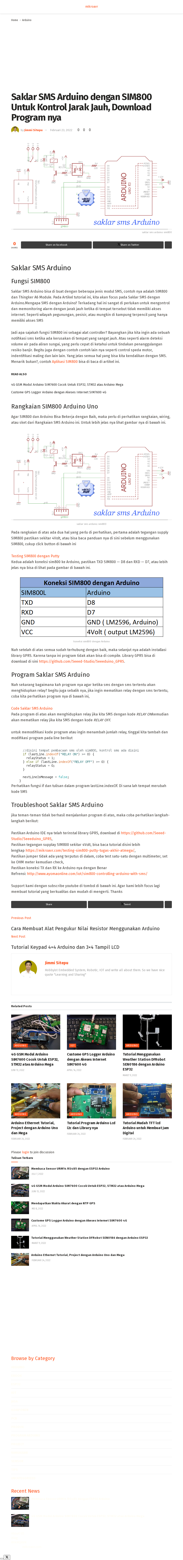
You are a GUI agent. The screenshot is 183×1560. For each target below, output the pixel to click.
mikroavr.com (32, 1547)
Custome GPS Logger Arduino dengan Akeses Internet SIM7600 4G (58, 392)
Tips (14, 1470)
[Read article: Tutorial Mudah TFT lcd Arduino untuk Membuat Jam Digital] (147, 1100)
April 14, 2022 (74, 1070)
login (25, 1152)
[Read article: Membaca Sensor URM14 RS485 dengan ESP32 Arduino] (20, 1173)
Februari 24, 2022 (20, 1139)
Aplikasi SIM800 (65, 362)
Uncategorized (23, 1478)
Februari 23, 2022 (61, 130)
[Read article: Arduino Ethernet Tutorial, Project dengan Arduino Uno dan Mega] (35, 1100)
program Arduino (25, 1435)
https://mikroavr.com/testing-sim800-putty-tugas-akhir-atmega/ (80, 850)
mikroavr (91, 7)
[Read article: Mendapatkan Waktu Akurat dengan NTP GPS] (20, 1207)
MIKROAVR (19, 1542)
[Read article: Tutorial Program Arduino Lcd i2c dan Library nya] (91, 1100)
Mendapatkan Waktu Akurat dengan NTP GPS (63, 1203)
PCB (14, 1418)
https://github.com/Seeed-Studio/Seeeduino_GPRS (81, 661)
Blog (14, 1538)
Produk (17, 1427)
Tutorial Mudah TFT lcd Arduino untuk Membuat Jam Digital (146, 1128)
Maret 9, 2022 (130, 1075)
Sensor (17, 1461)
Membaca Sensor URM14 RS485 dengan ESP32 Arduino (70, 1168)
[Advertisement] (91, 56)
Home (14, 20)
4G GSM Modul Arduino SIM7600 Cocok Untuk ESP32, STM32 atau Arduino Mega (67, 385)
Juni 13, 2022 (17, 1070)
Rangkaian (19, 1453)
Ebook (16, 1376)
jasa (14, 1401)
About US (17, 1533)
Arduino (26, 20)
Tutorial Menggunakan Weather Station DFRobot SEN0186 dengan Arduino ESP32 (89, 1237)
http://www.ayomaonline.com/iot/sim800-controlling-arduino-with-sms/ (87, 874)
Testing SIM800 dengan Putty (35, 556)
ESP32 (16, 1384)
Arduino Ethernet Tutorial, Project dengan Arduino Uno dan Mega (34, 1128)
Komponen (19, 1410)
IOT (73, 1045)
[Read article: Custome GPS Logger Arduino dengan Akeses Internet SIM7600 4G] (91, 1032)
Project (17, 1444)
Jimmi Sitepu (33, 130)
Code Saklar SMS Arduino (31, 708)
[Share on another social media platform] (168, 245)
